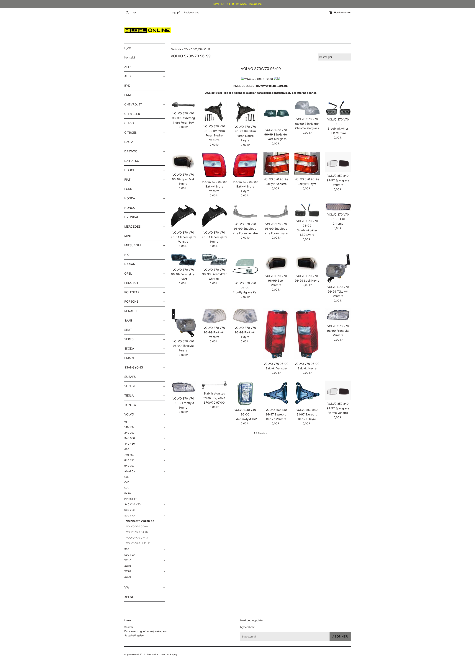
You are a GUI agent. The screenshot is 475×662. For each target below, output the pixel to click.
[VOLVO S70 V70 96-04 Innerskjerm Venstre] (183, 216)
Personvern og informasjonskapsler (145, 631)
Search (128, 627)
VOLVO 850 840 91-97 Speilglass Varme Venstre (338, 408)
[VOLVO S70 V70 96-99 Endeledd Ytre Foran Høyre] (276, 211)
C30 (144, 476)
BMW (144, 95)
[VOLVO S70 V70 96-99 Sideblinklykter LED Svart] (307, 210)
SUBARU (144, 377)
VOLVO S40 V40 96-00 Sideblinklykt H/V (245, 414)
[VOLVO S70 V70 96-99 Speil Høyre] (307, 263)
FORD (144, 189)
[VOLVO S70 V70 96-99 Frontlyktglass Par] (245, 266)
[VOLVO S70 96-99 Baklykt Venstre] (276, 163)
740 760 (144, 454)
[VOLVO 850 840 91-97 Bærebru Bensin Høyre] (307, 393)
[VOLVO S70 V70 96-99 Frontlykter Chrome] (214, 259)
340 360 (144, 438)
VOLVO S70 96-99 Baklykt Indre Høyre (245, 186)
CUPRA (129, 123)
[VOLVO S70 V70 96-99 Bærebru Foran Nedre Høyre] (245, 111)
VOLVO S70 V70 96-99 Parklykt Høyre (245, 332)
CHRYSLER (144, 114)
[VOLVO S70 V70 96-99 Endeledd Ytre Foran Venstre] (245, 211)
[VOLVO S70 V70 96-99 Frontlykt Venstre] (338, 315)
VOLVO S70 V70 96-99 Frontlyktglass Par (245, 287)
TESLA (144, 395)
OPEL (144, 273)
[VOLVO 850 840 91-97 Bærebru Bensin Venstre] (276, 393)
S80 (144, 549)
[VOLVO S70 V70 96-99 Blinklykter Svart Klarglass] (276, 113)
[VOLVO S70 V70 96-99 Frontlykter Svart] (183, 260)
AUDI (144, 76)
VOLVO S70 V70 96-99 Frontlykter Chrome (214, 274)
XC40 (144, 560)
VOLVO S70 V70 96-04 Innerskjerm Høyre (214, 237)
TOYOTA (144, 405)
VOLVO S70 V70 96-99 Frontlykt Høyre (183, 403)
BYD (127, 85)
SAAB (144, 320)
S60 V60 (129, 509)
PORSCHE (144, 301)
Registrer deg (191, 12)
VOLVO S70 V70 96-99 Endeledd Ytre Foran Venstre (245, 228)
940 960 (144, 465)
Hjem (128, 48)
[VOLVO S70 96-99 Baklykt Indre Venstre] (214, 165)
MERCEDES (144, 226)
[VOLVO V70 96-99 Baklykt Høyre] (307, 334)
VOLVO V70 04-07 (137, 532)
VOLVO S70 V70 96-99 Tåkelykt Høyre (183, 346)
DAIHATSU (144, 161)
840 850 (144, 460)
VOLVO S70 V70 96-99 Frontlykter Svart (183, 274)
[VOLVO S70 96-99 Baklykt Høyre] (307, 163)
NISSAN (144, 264)
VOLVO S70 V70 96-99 (140, 521)
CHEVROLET (144, 104)
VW (144, 587)
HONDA (144, 198)
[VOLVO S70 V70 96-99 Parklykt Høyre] (245, 316)
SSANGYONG (144, 367)
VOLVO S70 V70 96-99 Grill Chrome (338, 219)
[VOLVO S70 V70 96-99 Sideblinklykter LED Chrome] (338, 107)
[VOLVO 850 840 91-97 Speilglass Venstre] (338, 162)
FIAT (144, 179)
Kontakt (129, 57)
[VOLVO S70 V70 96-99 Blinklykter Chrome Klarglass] (307, 107)
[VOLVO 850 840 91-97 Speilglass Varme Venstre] (338, 390)
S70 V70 (144, 515)
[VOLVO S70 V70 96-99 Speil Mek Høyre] (183, 161)
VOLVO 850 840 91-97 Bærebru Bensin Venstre (276, 414)
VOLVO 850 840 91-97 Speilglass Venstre (338, 180)
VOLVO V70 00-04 (137, 526)
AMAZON (144, 471)
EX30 (127, 493)
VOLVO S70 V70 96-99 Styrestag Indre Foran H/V (183, 118)
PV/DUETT (130, 499)
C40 (127, 482)
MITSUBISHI (144, 245)
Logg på (175, 12)
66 (125, 421)
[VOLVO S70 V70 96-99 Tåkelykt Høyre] (183, 322)
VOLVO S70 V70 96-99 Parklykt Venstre (214, 332)
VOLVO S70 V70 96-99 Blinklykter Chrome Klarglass (307, 123)
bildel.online (152, 654)
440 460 (144, 443)
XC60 (144, 565)
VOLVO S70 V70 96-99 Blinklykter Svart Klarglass (276, 134)
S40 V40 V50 (144, 504)
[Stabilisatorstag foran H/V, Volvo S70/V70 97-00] (214, 385)
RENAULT (144, 311)
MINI (144, 236)
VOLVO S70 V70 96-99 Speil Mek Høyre (183, 179)
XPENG (144, 597)
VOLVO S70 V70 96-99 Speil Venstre (276, 280)
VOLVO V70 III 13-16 (138, 543)
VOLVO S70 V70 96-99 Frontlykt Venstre (338, 330)
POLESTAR (144, 292)
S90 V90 (144, 554)
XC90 (144, 576)
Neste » (263, 433)
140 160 (144, 427)
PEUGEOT (144, 283)
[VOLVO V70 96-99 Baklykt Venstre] (276, 334)
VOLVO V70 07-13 (137, 537)
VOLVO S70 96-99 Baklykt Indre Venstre (214, 186)
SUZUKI (144, 386)
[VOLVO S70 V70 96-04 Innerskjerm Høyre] (214, 216)
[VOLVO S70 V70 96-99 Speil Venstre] (276, 263)
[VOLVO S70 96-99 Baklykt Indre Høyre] (245, 165)
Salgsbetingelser (134, 635)
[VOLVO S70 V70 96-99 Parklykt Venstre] (214, 316)
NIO (144, 255)
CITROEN (144, 132)
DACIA (144, 142)
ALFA (144, 67)
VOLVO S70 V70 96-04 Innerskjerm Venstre (183, 237)
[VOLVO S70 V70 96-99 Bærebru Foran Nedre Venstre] (214, 111)
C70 (144, 487)
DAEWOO (144, 151)
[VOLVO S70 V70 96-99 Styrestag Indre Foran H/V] (183, 104)
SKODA (144, 348)
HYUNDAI (144, 217)
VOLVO (144, 414)
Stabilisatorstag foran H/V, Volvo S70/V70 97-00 (214, 398)
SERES (144, 339)
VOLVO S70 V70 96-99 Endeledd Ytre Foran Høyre (276, 228)
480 (144, 449)
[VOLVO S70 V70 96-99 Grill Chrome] (338, 206)
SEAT (144, 330)
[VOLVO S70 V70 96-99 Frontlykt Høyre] (183, 387)
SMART (144, 358)
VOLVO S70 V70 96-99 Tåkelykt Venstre (338, 291)
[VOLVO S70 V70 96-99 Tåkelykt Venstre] (338, 268)
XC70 (144, 571)
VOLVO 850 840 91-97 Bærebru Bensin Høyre (307, 414)
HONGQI (130, 208)
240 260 (144, 432)
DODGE (144, 170)
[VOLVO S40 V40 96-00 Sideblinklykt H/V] (245, 393)
